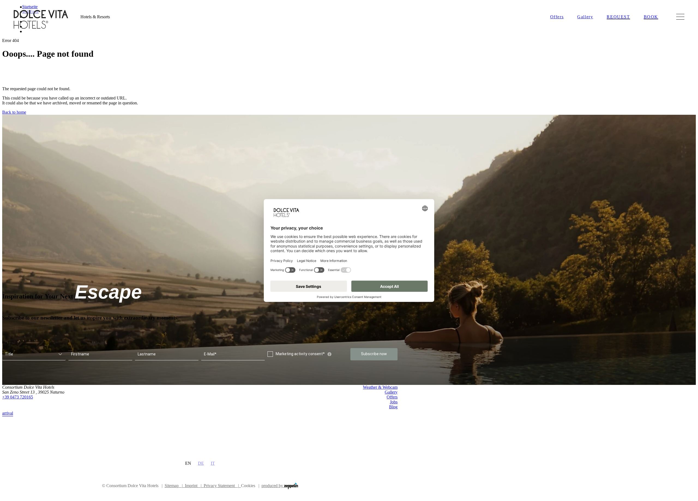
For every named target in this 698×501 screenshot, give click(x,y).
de (201, 463)
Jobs (394, 402)
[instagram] (394, 421)
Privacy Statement (221, 485)
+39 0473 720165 (17, 397)
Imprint (193, 485)
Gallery (585, 16)
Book (651, 16)
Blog (393, 407)
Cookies (248, 485)
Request (618, 16)
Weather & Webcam (380, 387)
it (213, 463)
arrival (7, 413)
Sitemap (174, 485)
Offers (557, 16)
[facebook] (383, 421)
